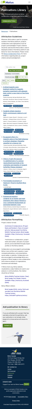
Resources (4, 31)
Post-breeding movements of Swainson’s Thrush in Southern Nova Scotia (14, 183)
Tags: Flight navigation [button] (15, 70)
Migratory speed (19, 193)
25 (19, 77)
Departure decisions (8, 129)
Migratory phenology (17, 105)
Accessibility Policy (23, 397)
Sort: (3, 80)
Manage (10, 377)
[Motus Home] (7, 2)
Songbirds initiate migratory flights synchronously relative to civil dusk (15, 113)
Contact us (7, 325)
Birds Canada (12, 397)
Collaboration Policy (9, 21)
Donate (26, 384)
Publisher (5, 83)
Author (13, 80)
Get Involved (11, 371)
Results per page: (10, 77)
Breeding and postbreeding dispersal (12, 189)
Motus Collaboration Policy (12, 54)
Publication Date (21, 80)
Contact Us (13, 367)
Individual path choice (9, 193)
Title (8, 80)
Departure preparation (9, 191)
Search (24, 67)
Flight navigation (7, 105)
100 (26, 77)
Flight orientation (8, 131)
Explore (10, 375)
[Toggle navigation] (29, 2)
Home (9, 369)
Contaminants (7, 173)
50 (22, 77)
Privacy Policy (16, 401)
